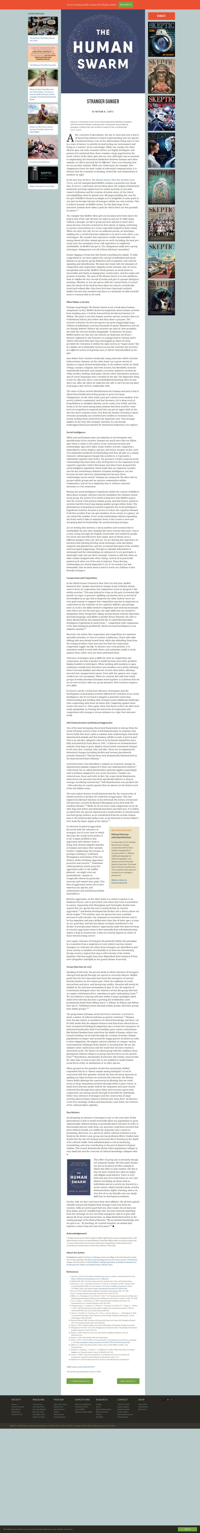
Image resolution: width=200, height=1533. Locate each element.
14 (82, 913)
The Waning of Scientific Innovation (43, 65)
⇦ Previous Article (79, 1381)
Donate (161, 16)
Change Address (122, 1417)
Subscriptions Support (125, 1414)
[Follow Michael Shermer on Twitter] (164, 1401)
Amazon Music (59, 1414)
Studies (99, 1404)
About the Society (18, 1407)
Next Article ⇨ (128, 1381)
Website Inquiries (123, 1409)
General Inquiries (123, 1407)
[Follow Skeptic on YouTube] (168, 1401)
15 (137, 993)
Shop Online (142, 1404)
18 (73, 1056)
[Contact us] (171, 1401)
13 (79, 910)
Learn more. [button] (68, 1529)
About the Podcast (60, 1404)
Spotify (56, 1412)
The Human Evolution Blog (94, 1260)
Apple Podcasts (59, 1409)
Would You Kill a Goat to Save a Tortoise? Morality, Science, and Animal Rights (41, 129)
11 (109, 820)
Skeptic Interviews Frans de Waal (42, 186)
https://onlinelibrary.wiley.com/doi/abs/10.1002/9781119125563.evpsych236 (102, 1342)
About (98, 1407)
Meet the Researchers (103, 1409)
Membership (16, 1412)
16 (88, 1008)
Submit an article (39, 1417)
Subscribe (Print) (38, 1407)
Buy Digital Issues (39, 1414)
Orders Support (122, 1412)
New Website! (126, 5)
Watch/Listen (58, 1407)
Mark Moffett (89, 1367)
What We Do (16, 1409)
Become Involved (102, 1412)
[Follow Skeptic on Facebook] (161, 1401)
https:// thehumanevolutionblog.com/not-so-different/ (90, 1279)
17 (124, 1016)
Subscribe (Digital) (39, 1409)
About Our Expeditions (83, 1404)
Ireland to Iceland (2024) (83, 1412)
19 (111, 1225)
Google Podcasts (60, 1417)
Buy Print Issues (38, 1412)
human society (77, 1367)
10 (86, 805)
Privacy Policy (111, 1426)
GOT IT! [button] (187, 1529)
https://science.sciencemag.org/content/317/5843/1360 (108, 1288)
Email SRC (99, 1417)
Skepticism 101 (17, 1414)
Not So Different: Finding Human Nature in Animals (105, 1262)
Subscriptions (143, 1407)
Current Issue (37, 1404)
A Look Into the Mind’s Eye (39, 162)
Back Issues (142, 1409)
